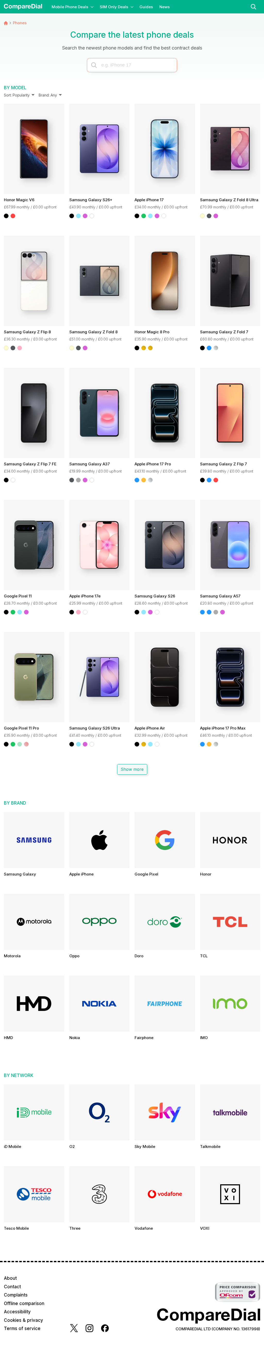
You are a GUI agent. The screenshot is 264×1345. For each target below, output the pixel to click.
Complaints (16, 1295)
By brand (15, 803)
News (164, 6)
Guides (146, 6)
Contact (12, 1286)
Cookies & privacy (23, 1320)
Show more (132, 769)
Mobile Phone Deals (70, 6)
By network (18, 1075)
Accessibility (17, 1311)
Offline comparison (24, 1303)
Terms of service (22, 1328)
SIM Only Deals (114, 6)
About (10, 1278)
